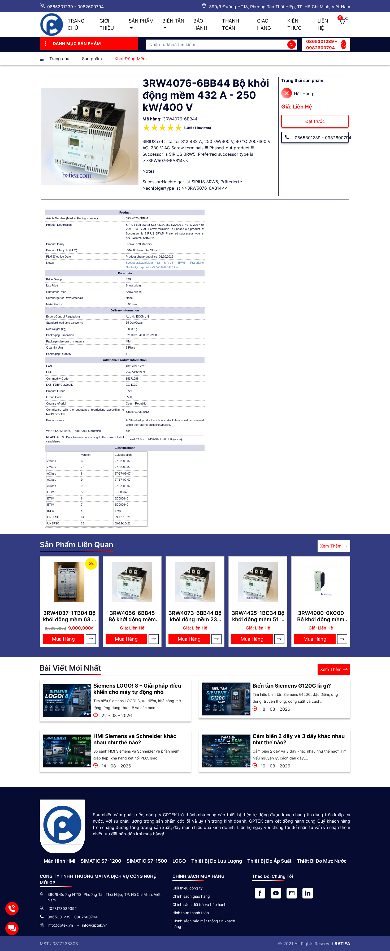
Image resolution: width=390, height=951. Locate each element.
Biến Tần (173, 21)
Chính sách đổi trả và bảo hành (199, 904)
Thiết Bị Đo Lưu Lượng (216, 861)
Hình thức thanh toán (190, 912)
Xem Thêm (330, 546)
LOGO (179, 861)
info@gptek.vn (60, 925)
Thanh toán (230, 24)
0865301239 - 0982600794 (75, 6)
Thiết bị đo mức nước (321, 861)
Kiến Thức (294, 24)
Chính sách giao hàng (191, 896)
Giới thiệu (106, 24)
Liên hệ (323, 24)
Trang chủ (76, 24)
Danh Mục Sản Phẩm (77, 43)
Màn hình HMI (59, 861)
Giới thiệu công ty (187, 888)
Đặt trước (315, 121)
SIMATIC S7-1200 (101, 861)
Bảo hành (200, 24)
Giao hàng (264, 24)
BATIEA (342, 943)
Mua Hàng (63, 639)
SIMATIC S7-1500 (147, 861)
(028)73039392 (62, 908)
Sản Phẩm (141, 21)
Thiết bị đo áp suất (269, 861)
